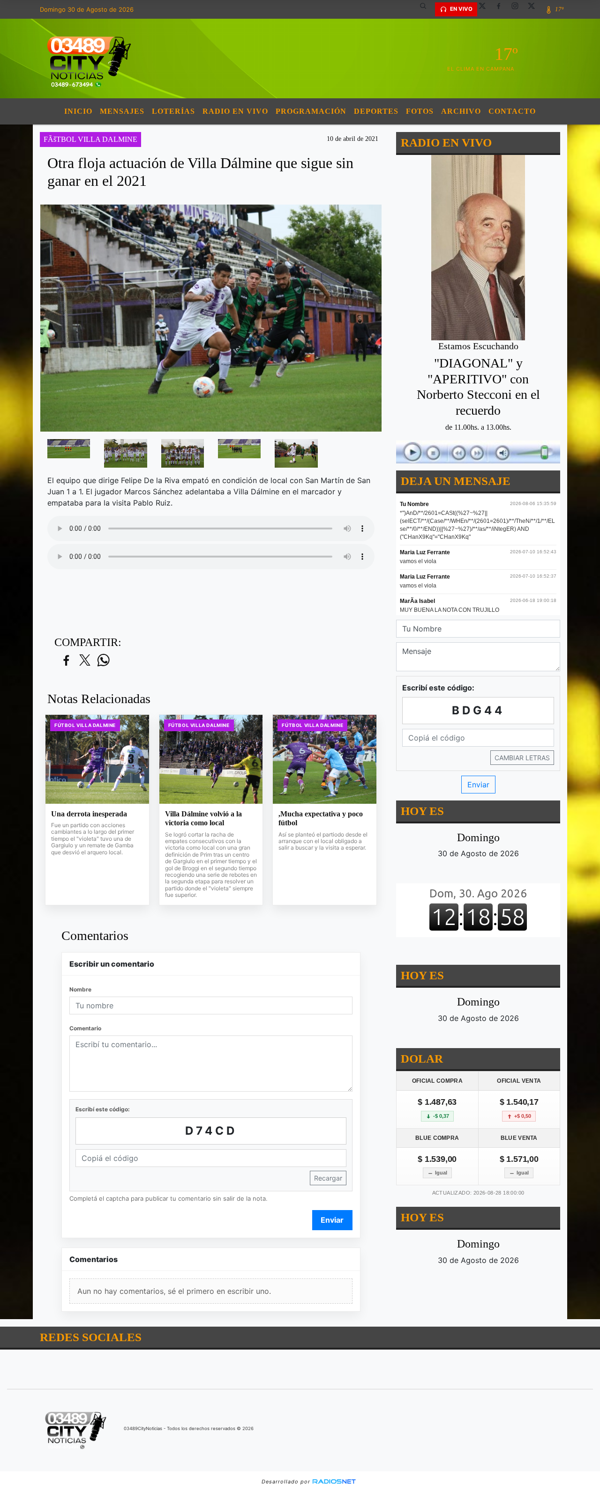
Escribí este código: (102, 1109)
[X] (486, 9)
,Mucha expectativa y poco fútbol (320, 818)
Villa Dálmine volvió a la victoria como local (203, 818)
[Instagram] (518, 9)
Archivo (461, 111)
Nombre (80, 989)
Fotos (420, 111)
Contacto (512, 111)
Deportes (376, 111)
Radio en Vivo (235, 111)
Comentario (85, 1028)
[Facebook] (502, 9)
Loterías (173, 111)
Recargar (328, 1178)
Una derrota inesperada (89, 814)
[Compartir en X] (85, 660)
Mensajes (122, 111)
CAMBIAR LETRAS (522, 758)
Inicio (78, 111)
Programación (311, 111)
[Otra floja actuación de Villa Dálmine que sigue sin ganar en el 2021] (68, 448)
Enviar (332, 1220)
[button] (427, 9)
